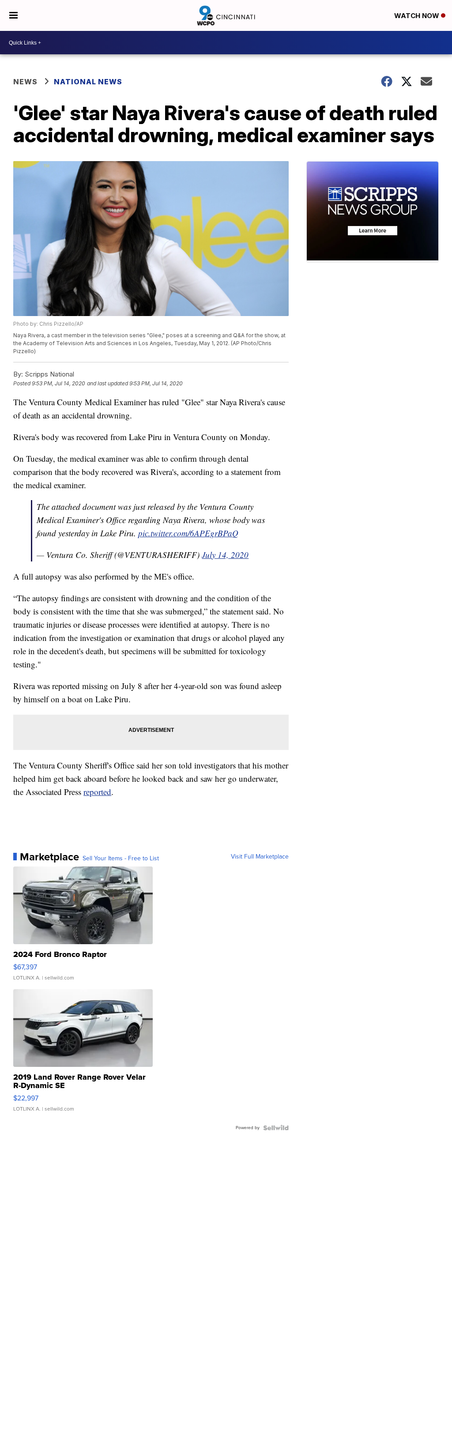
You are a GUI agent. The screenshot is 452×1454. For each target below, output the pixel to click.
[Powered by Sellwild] (276, 1128)
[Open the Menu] (13, 15)
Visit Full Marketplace (260, 857)
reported (97, 791)
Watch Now (417, 15)
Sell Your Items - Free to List (121, 858)
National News (88, 81)
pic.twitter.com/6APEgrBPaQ (188, 533)
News (25, 81)
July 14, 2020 (225, 554)
